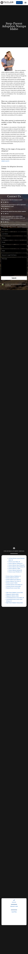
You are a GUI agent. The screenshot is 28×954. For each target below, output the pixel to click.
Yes (4, 202)
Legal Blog (14, 912)
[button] (25, 2)
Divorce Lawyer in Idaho (11, 583)
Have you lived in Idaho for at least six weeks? (11, 200)
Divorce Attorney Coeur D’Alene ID (16, 565)
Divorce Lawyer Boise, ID (14, 561)
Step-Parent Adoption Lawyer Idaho (14, 592)
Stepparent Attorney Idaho (12, 594)
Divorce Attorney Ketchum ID (15, 570)
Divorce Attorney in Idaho (14, 568)
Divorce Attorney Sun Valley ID (13, 579)
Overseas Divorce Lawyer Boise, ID (14, 584)
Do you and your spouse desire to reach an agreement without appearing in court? (13, 205)
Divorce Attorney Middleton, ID (13, 576)
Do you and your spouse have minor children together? (13, 211)
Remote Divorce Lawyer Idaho (13, 588)
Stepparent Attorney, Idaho (12, 596)
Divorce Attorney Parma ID (12, 577)
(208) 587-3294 (14, 906)
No (8, 202)
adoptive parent (5, 161)
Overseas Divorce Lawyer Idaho (13, 586)
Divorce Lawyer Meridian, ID (15, 572)
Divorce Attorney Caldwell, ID (15, 563)
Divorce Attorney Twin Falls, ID (13, 581)
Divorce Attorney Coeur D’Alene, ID (16, 567)
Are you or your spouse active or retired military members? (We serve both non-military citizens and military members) (13, 218)
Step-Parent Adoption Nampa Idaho (14, 602)
